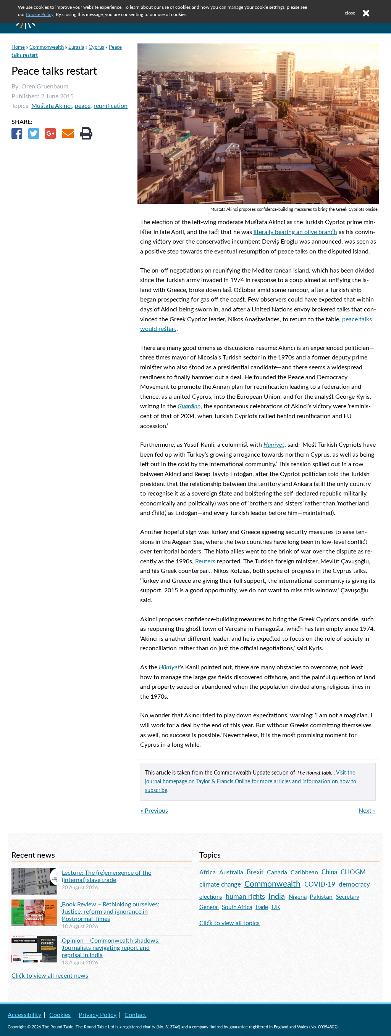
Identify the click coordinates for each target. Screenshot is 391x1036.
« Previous (154, 811)
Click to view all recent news (49, 976)
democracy (354, 884)
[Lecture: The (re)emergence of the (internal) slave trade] (36, 872)
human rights (245, 896)
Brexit (255, 872)
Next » (367, 811)
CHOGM (353, 872)
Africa (207, 872)
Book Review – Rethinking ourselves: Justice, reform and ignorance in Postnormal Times (110, 911)
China (329, 872)
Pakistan (321, 897)
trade (261, 907)
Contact (135, 1015)
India (276, 896)
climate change (220, 885)
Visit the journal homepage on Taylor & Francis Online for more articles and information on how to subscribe (250, 781)
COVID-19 (319, 884)
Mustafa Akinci (51, 106)
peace (82, 106)
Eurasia (76, 47)
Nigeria (298, 897)
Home (18, 47)
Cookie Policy (39, 14)
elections (210, 897)
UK (275, 907)
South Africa (237, 907)
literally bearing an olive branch (295, 232)
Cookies (60, 1015)
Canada (277, 872)
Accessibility (24, 1015)
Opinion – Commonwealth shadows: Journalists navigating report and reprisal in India (111, 948)
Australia (231, 872)
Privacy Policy (97, 1015)
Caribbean (304, 872)
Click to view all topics (229, 923)
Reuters (205, 561)
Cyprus (96, 47)
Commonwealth (46, 47)
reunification (111, 106)
